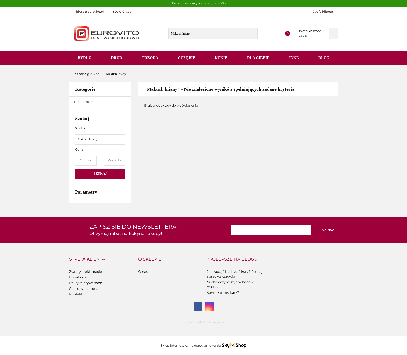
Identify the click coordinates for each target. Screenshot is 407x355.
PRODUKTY (84, 102)
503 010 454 (122, 11)
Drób (117, 58)
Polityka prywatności (86, 283)
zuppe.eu (218, 322)
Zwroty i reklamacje (85, 272)
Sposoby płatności (84, 288)
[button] (87, 259)
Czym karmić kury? (223, 292)
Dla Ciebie (258, 58)
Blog (323, 58)
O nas (143, 272)
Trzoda (150, 58)
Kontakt (75, 294)
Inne (294, 58)
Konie (221, 58)
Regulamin (78, 277)
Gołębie (187, 58)
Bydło (85, 58)
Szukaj (100, 173)
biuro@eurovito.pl (90, 11)
